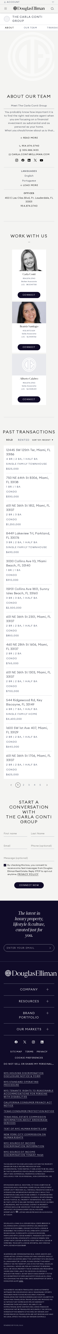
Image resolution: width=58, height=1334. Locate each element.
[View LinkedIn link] (42, 1042)
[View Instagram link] (33, 1042)
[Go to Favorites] (53, 2)
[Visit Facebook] (23, 160)
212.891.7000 (44, 1185)
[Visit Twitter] (35, 160)
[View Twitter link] (25, 1042)
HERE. (21, 1281)
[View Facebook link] (16, 1042)
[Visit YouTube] (41, 160)
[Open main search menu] (52, 8)
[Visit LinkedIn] (29, 160)
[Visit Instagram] (17, 160)
